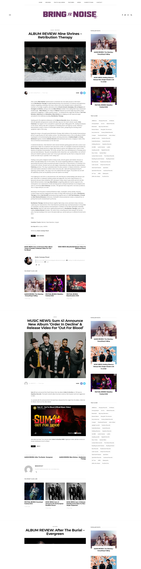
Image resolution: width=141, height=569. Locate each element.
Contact (99, 2)
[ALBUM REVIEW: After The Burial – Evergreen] (55, 561)
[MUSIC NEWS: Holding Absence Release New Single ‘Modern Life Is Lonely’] (104, 68)
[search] (131, 15)
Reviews (48, 2)
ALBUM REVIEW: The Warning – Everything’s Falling (33, 295)
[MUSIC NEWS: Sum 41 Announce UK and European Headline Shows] (55, 491)
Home (40, 2)
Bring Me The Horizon (106, 129)
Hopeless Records (106, 144)
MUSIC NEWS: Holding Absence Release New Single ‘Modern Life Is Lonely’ (103, 79)
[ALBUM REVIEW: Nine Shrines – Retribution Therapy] (55, 64)
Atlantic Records (110, 123)
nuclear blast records (97, 156)
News (79, 2)
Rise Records (95, 161)
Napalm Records (106, 150)
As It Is (102, 123)
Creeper (94, 135)
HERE (63, 439)
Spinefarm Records (96, 170)
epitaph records (96, 138)
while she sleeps (96, 176)
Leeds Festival (101, 147)
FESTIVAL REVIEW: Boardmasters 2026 (73, 295)
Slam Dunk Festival (96, 167)
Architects (111, 120)
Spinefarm (105, 167)
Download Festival (102, 135)
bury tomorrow (95, 132)
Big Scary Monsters (103, 126)
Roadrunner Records (105, 161)
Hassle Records (106, 141)
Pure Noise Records (109, 156)
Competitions (88, 2)
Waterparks (105, 173)
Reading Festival (110, 159)
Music (52, 30)
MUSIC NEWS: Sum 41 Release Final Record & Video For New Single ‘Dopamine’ (76, 503)
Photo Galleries (59, 2)
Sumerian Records (107, 170)
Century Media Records (107, 132)
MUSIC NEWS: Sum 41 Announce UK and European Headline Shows (54, 503)
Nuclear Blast (103, 153)
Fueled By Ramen (96, 141)
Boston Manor (95, 129)
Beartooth (94, 126)
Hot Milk (94, 147)
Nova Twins (95, 153)
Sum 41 (38, 446)
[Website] (36, 472)
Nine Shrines (40, 235)
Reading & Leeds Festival (98, 159)
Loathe (108, 147)
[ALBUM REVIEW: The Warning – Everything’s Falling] (34, 283)
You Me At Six (105, 176)
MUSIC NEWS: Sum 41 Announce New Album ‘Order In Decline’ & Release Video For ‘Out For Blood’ (38, 248)
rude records (95, 164)
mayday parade (95, 150)
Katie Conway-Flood (35, 92)
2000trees (94, 120)
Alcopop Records (103, 120)
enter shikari (112, 135)
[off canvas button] (10, 15)
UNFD (99, 173)
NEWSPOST (33, 383)
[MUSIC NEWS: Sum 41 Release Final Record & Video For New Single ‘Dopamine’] (76, 491)
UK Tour (94, 173)
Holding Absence (96, 144)
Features (71, 2)
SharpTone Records (105, 164)
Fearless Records (106, 138)
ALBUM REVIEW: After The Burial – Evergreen (38, 457)
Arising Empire (95, 123)
